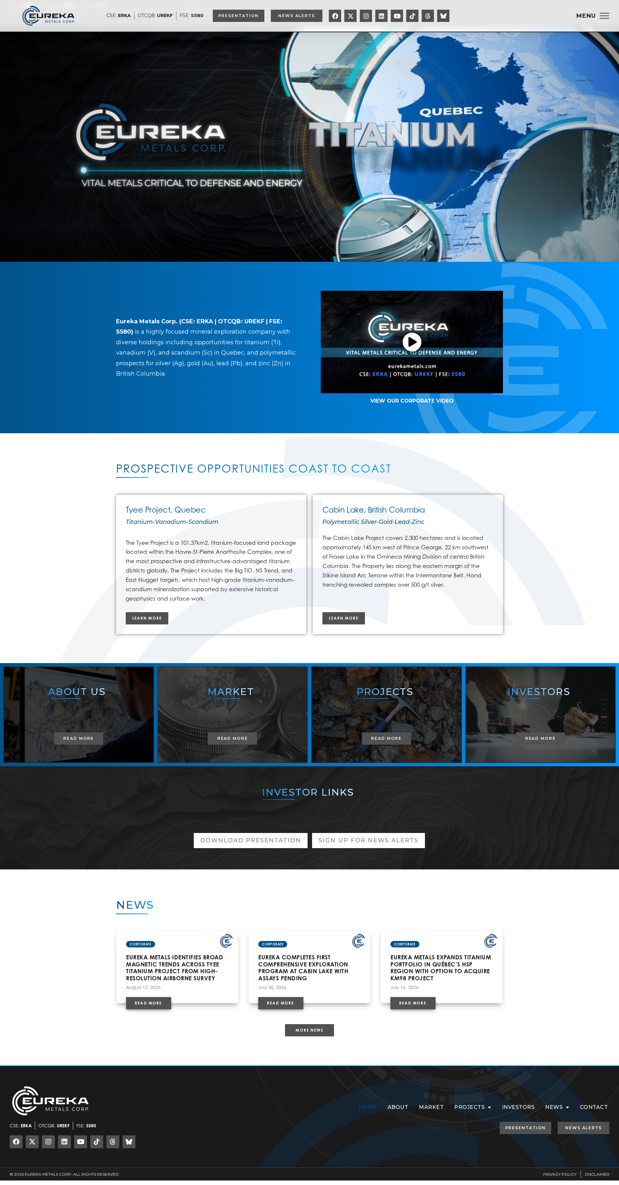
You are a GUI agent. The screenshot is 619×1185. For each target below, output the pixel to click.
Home (368, 1107)
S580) (124, 331)
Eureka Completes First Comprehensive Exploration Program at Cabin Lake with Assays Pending (303, 968)
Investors (518, 1107)
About (398, 1107)
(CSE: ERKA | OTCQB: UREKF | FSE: (230, 321)
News (554, 1107)
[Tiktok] (412, 16)
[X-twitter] (350, 16)
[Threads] (428, 16)
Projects (469, 1107)
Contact (594, 1107)
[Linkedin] (381, 16)
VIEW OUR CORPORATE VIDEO (412, 401)
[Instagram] (366, 16)
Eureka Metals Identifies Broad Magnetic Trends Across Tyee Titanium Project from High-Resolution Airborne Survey (174, 968)
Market (431, 1107)
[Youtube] (397, 16)
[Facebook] (335, 16)
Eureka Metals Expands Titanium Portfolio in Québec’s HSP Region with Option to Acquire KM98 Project (440, 968)
